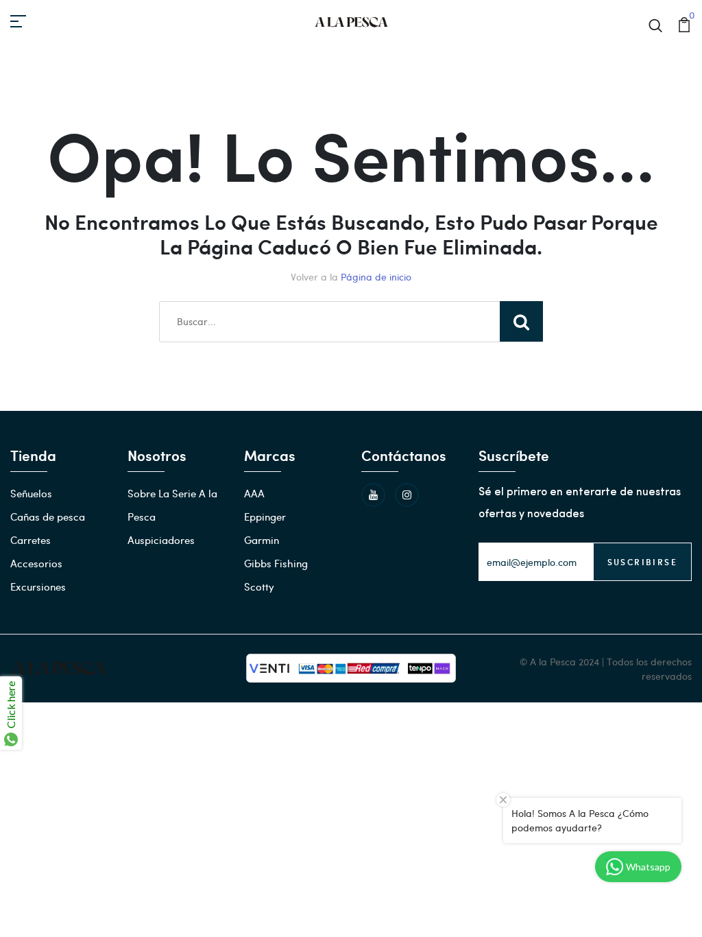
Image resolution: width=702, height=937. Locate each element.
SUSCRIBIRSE (642, 562)
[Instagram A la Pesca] (407, 495)
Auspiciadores (161, 540)
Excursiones (38, 586)
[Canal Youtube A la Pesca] (373, 495)
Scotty (259, 586)
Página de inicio (376, 276)
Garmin (261, 540)
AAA (254, 493)
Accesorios (36, 563)
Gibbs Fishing (276, 563)
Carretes (30, 540)
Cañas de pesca (47, 516)
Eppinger (265, 516)
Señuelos (31, 493)
